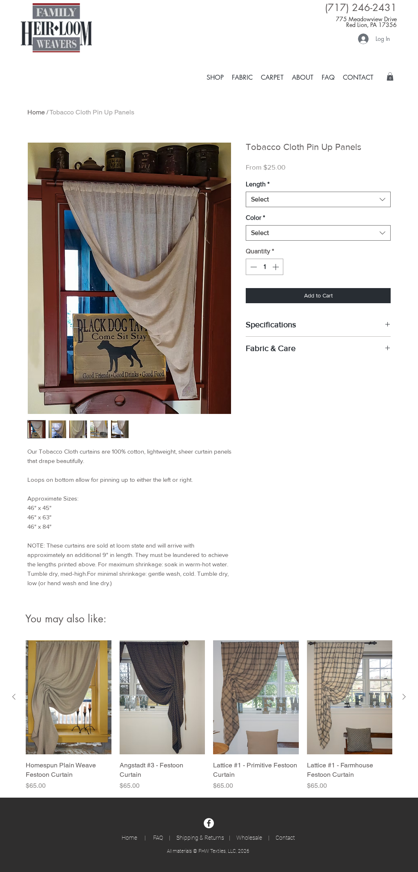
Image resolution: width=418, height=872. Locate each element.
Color (255, 217)
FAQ (159, 837)
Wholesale (249, 837)
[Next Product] (404, 697)
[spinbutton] (264, 267)
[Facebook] (209, 823)
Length (257, 184)
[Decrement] (252, 267)
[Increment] (276, 267)
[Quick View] (68, 697)
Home (36, 112)
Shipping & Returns (200, 837)
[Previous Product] (14, 697)
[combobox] (318, 199)
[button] (272, 77)
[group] (209, 715)
